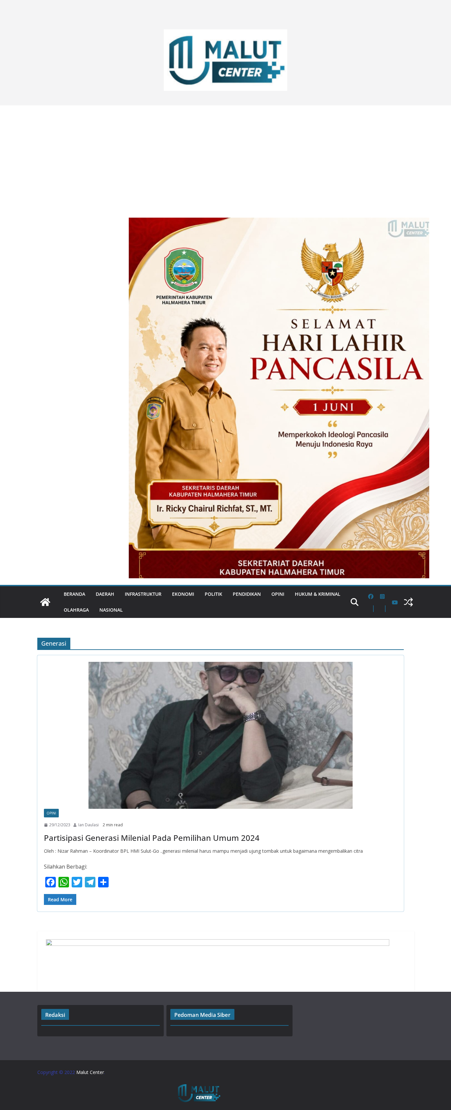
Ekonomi (183, 594)
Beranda (74, 594)
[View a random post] (408, 602)
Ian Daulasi (88, 825)
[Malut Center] (45, 602)
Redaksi (55, 1015)
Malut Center (90, 1072)
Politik (213, 594)
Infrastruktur (143, 594)
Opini (277, 594)
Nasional (111, 610)
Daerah (105, 594)
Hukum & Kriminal (317, 594)
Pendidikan (247, 594)
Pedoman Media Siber (202, 1015)
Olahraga (76, 610)
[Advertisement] (225, 158)
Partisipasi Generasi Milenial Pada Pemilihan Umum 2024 (152, 837)
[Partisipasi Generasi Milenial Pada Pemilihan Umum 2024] (220, 735)
